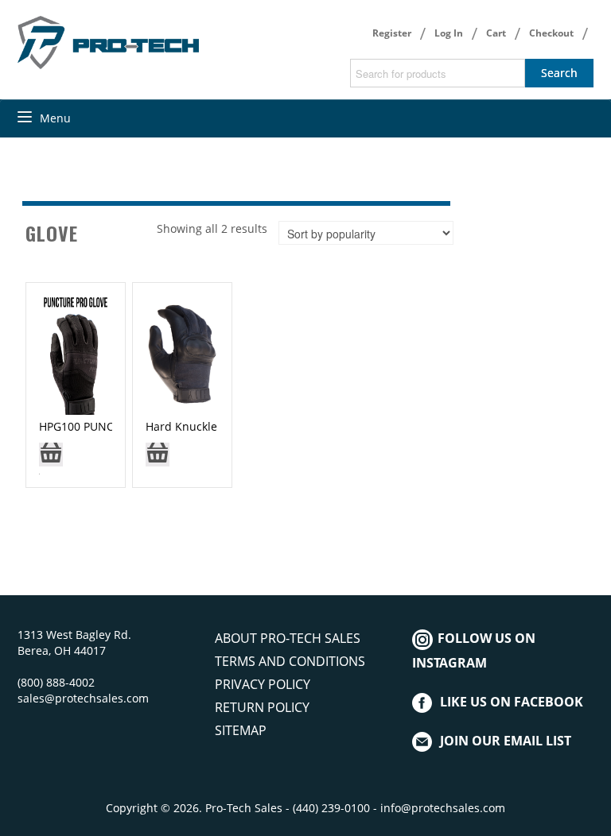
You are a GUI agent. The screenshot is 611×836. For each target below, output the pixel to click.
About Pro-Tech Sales (287, 638)
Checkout (551, 33)
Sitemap (241, 730)
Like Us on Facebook (511, 701)
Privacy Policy (262, 684)
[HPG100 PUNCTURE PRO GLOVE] (75, 354)
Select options (51, 459)
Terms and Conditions (290, 661)
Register (391, 33)
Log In (448, 33)
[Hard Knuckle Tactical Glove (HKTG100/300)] (181, 354)
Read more (157, 459)
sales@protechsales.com (83, 698)
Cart (496, 33)
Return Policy (262, 707)
